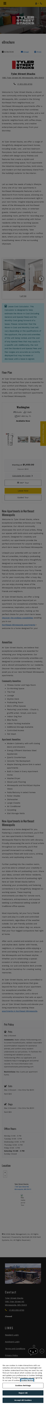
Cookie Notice (27, 1380)
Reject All (23, 1393)
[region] (23, 1381)
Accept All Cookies (22, 1400)
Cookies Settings (23, 1385)
